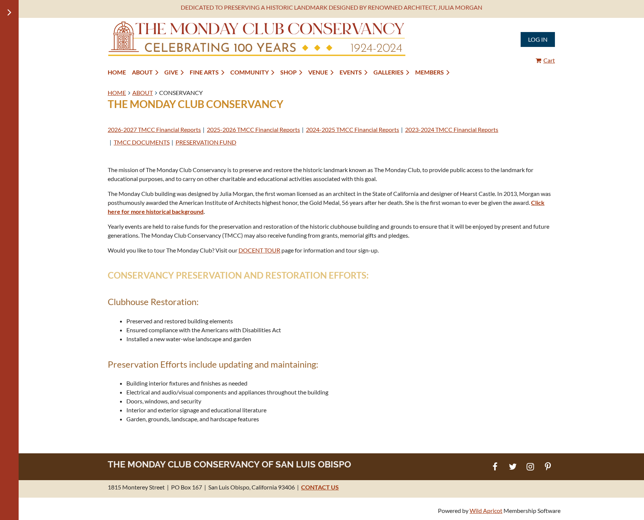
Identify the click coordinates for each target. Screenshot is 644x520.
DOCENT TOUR (259, 250)
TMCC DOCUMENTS (142, 142)
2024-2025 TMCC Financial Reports (352, 129)
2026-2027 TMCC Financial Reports (154, 129)
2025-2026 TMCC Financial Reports (253, 129)
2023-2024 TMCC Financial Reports (451, 129)
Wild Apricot (486, 510)
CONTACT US (320, 487)
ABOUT (142, 92)
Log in (537, 39)
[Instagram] (530, 466)
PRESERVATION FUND (206, 142)
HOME (117, 92)
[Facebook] (495, 466)
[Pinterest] (547, 466)
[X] (512, 466)
